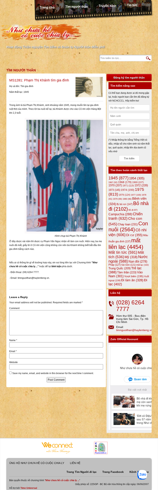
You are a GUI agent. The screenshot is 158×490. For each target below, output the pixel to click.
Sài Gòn (128, 265)
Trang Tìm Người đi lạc (81, 471)
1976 (124, 194)
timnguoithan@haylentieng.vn (134, 330)
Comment (14, 308)
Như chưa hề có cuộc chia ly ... (62, 480)
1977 (136, 195)
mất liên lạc (125, 243)
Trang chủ (47, 7)
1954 (137, 178)
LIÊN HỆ (75, 463)
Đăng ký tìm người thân (129, 77)
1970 (115, 185)
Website (13, 362)
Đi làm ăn (132, 280)
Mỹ (131, 257)
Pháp (114, 265)
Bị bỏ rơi (125, 204)
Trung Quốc (119, 268)
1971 (128, 185)
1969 (138, 182)
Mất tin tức (122, 252)
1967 (113, 182)
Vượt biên (134, 276)
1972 (141, 185)
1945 (118, 178)
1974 (127, 189)
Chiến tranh (125, 216)
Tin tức (132, 5)
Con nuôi (128, 226)
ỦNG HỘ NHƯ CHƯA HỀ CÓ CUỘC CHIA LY (36, 463)
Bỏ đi (133, 210)
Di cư (134, 235)
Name (13, 340)
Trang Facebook (113, 471)
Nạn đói (138, 261)
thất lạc (142, 265)
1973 (114, 189)
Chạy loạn (128, 224)
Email (13, 351)
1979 (117, 199)
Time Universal (28, 488)
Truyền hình (107, 6)
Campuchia (120, 214)
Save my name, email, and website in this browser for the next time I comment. (53, 373)
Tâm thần (126, 272)
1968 (125, 182)
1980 (127, 199)
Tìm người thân (76, 6)
